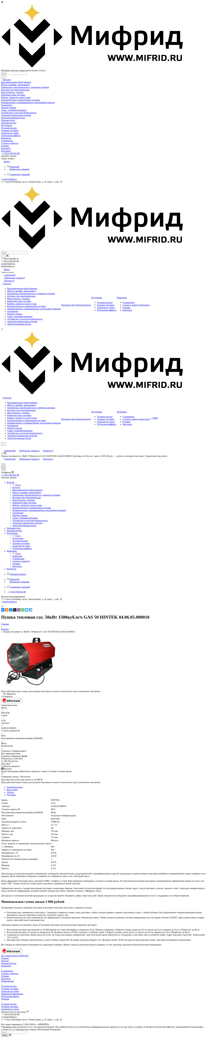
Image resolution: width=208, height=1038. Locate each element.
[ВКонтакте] (3, 610)
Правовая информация (12, 994)
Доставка (11, 795)
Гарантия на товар (10, 991)
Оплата (10, 792)
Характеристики (15, 787)
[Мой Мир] (10, 610)
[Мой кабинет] (2, 448)
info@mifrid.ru (10, 179)
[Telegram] (30, 610)
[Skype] (26, 610)
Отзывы (5, 976)
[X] (14, 610)
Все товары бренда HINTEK (15, 955)
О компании (7, 971)
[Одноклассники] (6, 610)
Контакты (6, 978)
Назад (18, 485)
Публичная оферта (10, 996)
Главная (5, 958)
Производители (8, 963)
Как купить (12, 789)
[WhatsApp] (22, 610)
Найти (4, 1035)
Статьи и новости (9, 973)
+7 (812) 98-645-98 (11, 153)
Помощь (5, 999)
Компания (17, 556)
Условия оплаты (9, 986)
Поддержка (17, 538)
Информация (7, 981)
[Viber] (18, 610)
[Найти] (3, 76)
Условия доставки (9, 989)
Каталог (16, 487)
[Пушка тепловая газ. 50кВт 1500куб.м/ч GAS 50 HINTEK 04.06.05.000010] (29, 689)
